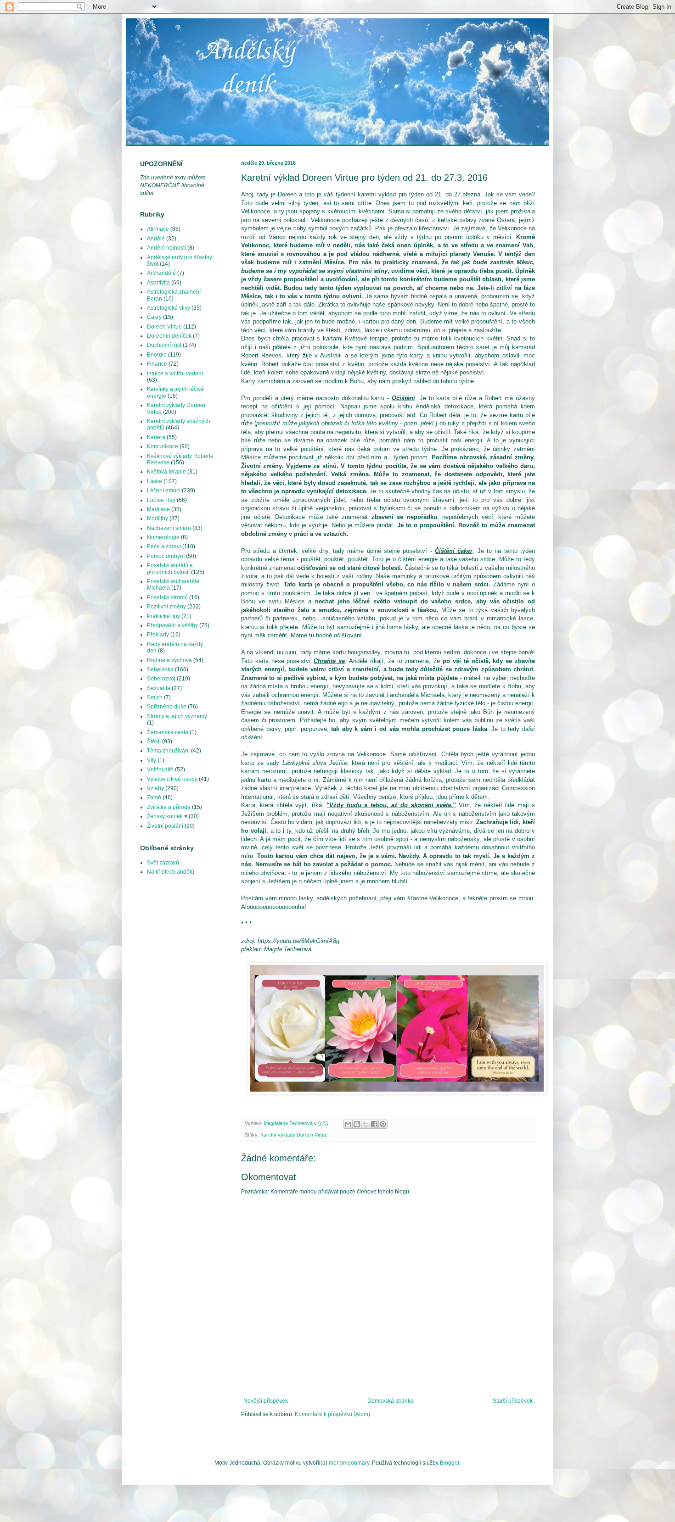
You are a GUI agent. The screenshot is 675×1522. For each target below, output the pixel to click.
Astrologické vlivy (168, 308)
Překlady (158, 634)
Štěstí (154, 741)
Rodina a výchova (169, 660)
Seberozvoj (161, 678)
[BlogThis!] (356, 1124)
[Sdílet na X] (365, 1124)
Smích (155, 697)
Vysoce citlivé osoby (172, 779)
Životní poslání (165, 826)
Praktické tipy (163, 616)
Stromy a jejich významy (177, 716)
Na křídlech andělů (170, 872)
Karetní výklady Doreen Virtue (293, 1134)
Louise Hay (161, 500)
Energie (157, 354)
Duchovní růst (164, 345)
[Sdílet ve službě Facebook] (374, 1124)
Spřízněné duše (166, 706)
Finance (157, 364)
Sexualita (158, 688)
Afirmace (158, 229)
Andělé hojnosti (166, 248)
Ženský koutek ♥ (167, 816)
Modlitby (157, 518)
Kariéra (156, 437)
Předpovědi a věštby (172, 625)
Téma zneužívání (168, 750)
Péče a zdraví (164, 546)
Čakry (154, 317)
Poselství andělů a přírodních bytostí (170, 568)
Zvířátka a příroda (169, 807)
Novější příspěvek (265, 1401)
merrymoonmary (349, 1463)
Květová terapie (166, 471)
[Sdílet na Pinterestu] (383, 1124)
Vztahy (155, 788)
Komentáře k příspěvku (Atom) (332, 1414)
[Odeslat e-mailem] (348, 1124)
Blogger (449, 1463)
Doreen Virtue (164, 326)
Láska (154, 481)
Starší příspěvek (513, 1401)
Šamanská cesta (167, 732)
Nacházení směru (169, 528)
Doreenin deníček (169, 336)
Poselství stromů (167, 597)
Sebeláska (160, 669)
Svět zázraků (163, 862)
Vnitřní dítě (160, 769)
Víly (151, 760)
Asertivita (158, 282)
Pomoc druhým (166, 556)
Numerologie (163, 537)
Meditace (158, 509)
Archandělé (161, 273)
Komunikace (162, 446)
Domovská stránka (390, 1401)
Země (154, 797)
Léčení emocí (163, 490)
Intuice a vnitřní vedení (175, 373)
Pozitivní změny (166, 606)
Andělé (156, 238)
